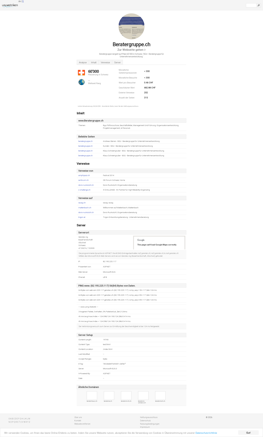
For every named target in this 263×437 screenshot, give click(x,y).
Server (117, 62)
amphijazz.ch (84, 175)
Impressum (145, 427)
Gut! (248, 432)
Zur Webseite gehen (130, 49)
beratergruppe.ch (85, 141)
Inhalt (94, 62)
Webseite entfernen (82, 424)
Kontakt (77, 421)
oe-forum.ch (83, 180)
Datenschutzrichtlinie (206, 432)
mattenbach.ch (84, 208)
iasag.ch (82, 203)
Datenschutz (145, 421)
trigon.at (81, 217)
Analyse (83, 62)
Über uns (78, 417)
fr (23, 1)
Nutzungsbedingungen (149, 424)
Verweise (105, 62)
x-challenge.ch (84, 190)
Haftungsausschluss (149, 417)
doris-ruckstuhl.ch (86, 185)
